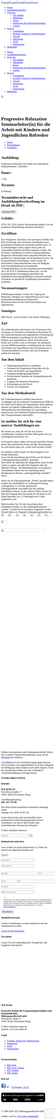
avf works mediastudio (28, 1116)
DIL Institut (12, 1073)
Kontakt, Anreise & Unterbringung (23, 1041)
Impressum (12, 1043)
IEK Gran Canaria (15, 1068)
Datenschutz (12, 1048)
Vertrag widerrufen (10, 1053)
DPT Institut (12, 1070)
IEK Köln (11, 1065)
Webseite (5, 757)
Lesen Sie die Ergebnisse (12, 931)
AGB (9, 1046)
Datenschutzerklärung (10, 907)
